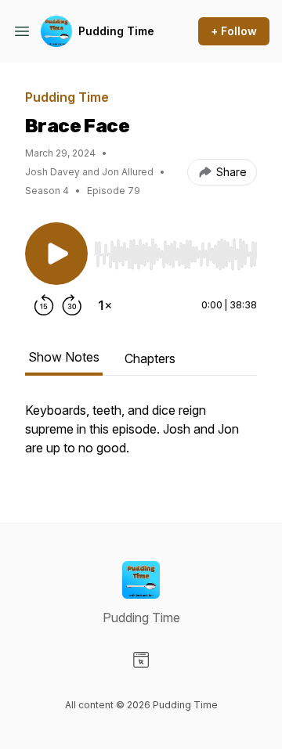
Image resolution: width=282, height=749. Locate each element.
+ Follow (234, 31)
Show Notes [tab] (63, 357)
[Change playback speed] (105, 305)
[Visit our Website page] (141, 660)
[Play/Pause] (56, 253)
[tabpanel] (141, 437)
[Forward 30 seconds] (72, 305)
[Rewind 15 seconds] (44, 305)
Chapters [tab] (150, 358)
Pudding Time (116, 31)
